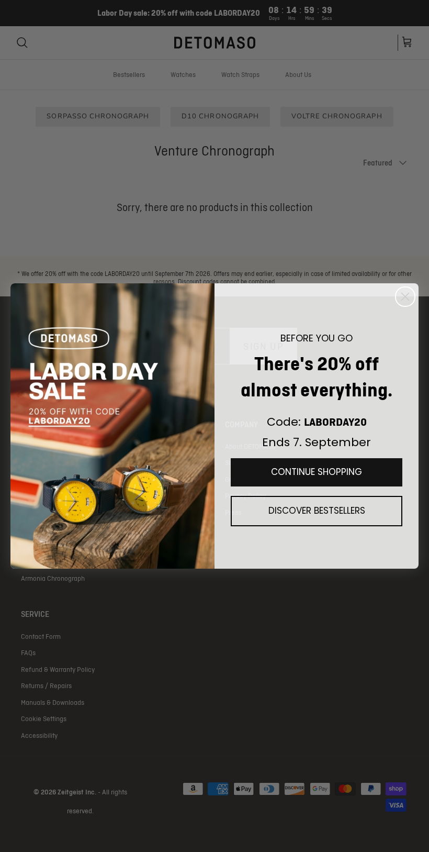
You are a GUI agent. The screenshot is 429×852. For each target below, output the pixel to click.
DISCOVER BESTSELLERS (316, 510)
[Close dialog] (405, 296)
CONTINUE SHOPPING (316, 472)
